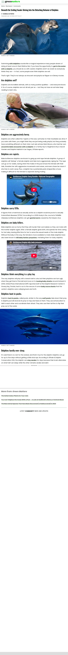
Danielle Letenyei (8, 14)
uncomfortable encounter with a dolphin (17, 147)
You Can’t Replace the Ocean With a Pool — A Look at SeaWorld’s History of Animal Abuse (32, 400)
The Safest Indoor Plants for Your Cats (14, 396)
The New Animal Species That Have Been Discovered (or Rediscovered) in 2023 (28, 404)
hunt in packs (13, 298)
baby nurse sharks (48, 286)
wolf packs (46, 298)
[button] (3, 2)
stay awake (31, 360)
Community (17, 6)
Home (3, 6)
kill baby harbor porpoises (26, 238)
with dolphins (14, 64)
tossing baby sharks (44, 281)
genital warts (35, 218)
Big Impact (9, 6)
